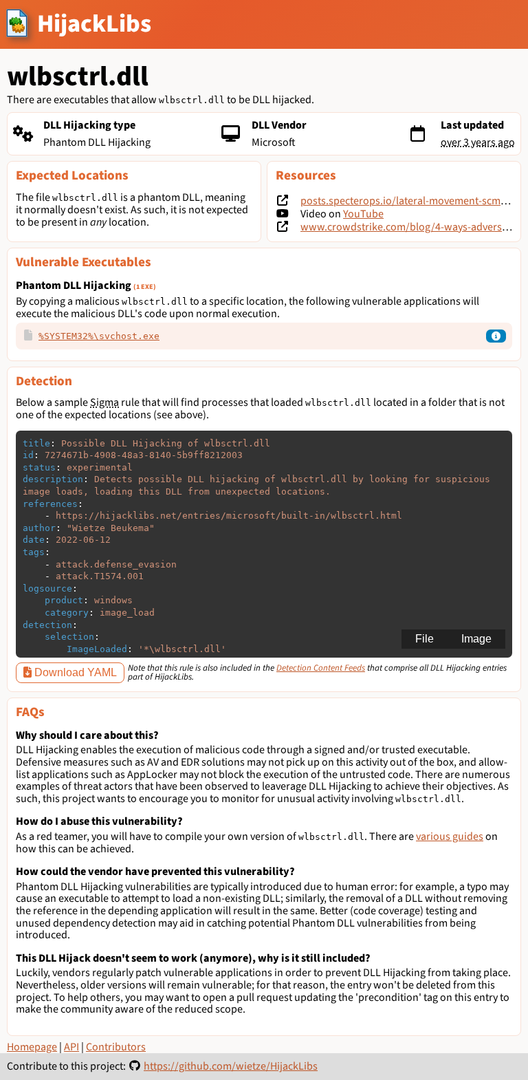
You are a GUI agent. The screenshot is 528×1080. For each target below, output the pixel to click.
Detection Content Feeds (320, 668)
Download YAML (74, 672)
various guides (449, 836)
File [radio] (424, 639)
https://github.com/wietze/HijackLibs (231, 1066)
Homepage (32, 1047)
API (71, 1047)
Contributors (116, 1047)
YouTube (363, 214)
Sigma (104, 402)
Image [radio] (476, 639)
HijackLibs (94, 23)
